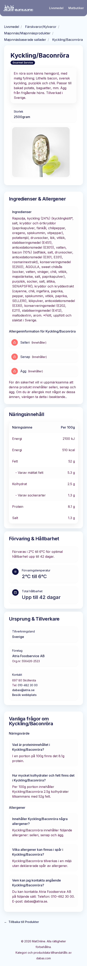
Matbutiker (76, 8)
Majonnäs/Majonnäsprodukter (27, 33)
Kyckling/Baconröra (67, 40)
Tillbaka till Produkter (21, 922)
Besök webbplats (24, 695)
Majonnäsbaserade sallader (25, 40)
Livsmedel (56, 8)
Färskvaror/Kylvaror (40, 27)
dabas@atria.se (23, 690)
